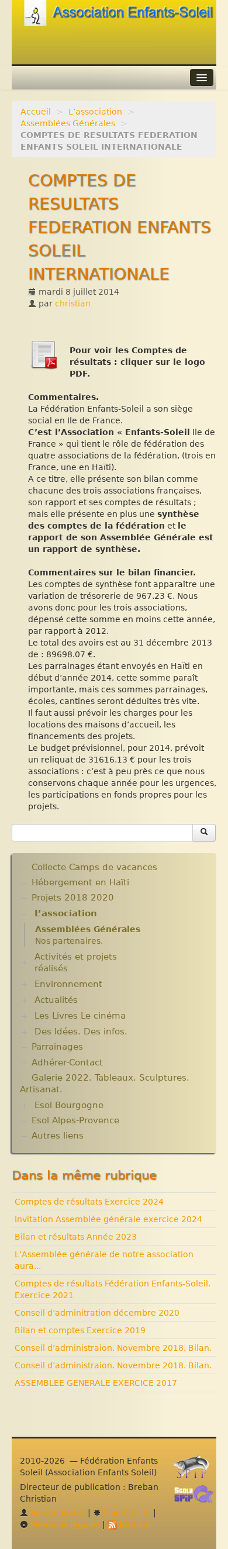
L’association (95, 111)
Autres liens (58, 1135)
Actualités (56, 1000)
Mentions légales (64, 1524)
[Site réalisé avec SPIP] (195, 1470)
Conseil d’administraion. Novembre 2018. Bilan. (113, 1348)
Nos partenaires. (69, 941)
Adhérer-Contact (67, 1062)
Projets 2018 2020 (73, 897)
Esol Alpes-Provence (75, 1120)
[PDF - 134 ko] (43, 353)
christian (73, 303)
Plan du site (126, 1512)
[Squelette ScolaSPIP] (198, 1497)
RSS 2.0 (134, 1524)
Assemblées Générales (67, 123)
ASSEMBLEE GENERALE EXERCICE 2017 (96, 1383)
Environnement (68, 984)
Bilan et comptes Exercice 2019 (80, 1330)
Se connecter (56, 1512)
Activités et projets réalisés (75, 962)
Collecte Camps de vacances (94, 867)
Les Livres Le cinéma (80, 1015)
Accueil (35, 111)
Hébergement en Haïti (80, 882)
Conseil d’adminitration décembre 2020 (97, 1312)
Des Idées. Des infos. (80, 1031)
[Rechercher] (204, 832)
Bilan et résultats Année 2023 (76, 1236)
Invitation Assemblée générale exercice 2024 (108, 1219)
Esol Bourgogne (68, 1105)
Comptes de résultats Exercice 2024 (89, 1201)
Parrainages (57, 1046)
